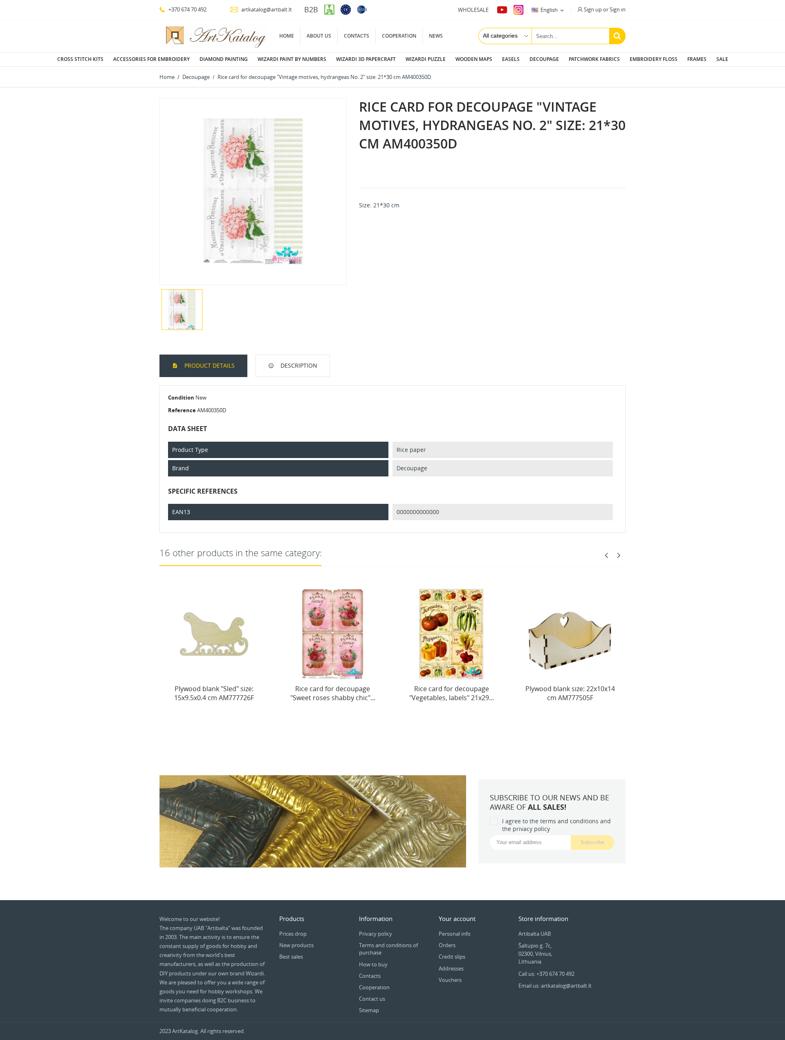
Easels (511, 59)
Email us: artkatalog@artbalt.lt (555, 985)
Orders (447, 945)
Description (298, 365)
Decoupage (544, 59)
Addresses (451, 968)
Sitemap (369, 1010)
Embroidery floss (653, 59)
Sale (722, 59)
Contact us (372, 998)
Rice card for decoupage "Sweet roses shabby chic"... (332, 693)
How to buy (373, 964)
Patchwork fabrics (594, 59)
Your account (457, 918)
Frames (696, 59)
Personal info (455, 933)
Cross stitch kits (80, 59)
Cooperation (399, 35)
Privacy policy (375, 933)
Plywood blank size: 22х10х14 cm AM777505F (570, 693)
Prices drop (293, 933)
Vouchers (450, 980)
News (436, 35)
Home (286, 35)
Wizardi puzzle (426, 59)
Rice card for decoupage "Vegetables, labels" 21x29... (451, 693)
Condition (181, 397)
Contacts (356, 35)
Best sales (291, 956)
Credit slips (452, 956)
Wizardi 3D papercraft (366, 59)
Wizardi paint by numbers (292, 59)
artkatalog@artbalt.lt (266, 9)
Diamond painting (224, 59)
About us (319, 35)
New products (296, 945)
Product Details (209, 365)
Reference (182, 410)
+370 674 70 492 (186, 9)
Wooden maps (473, 59)
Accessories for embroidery (151, 59)
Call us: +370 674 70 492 (546, 973)
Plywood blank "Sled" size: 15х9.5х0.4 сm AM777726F (214, 693)
